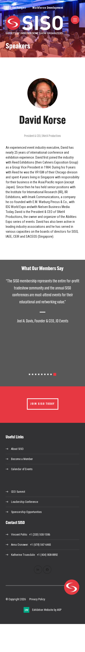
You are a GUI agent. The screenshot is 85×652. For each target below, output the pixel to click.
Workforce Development (47, 7)
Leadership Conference (24, 502)
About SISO (17, 449)
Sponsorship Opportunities (26, 512)
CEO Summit (18, 491)
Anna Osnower (19, 544)
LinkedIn (38, 569)
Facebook (47, 569)
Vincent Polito (19, 534)
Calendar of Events (22, 469)
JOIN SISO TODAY (42, 404)
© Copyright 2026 (16, 599)
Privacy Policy (37, 599)
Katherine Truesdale (23, 554)
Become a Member (22, 459)
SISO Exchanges (16, 7)
